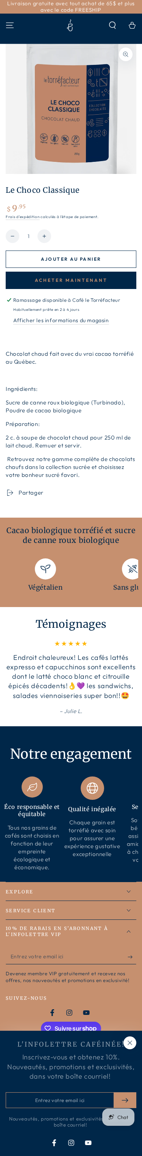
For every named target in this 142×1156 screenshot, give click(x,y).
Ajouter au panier (71, 259)
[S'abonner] (132, 956)
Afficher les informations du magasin (61, 320)
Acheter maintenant (71, 280)
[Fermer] (130, 1043)
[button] (112, 25)
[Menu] (10, 25)
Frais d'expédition (23, 216)
